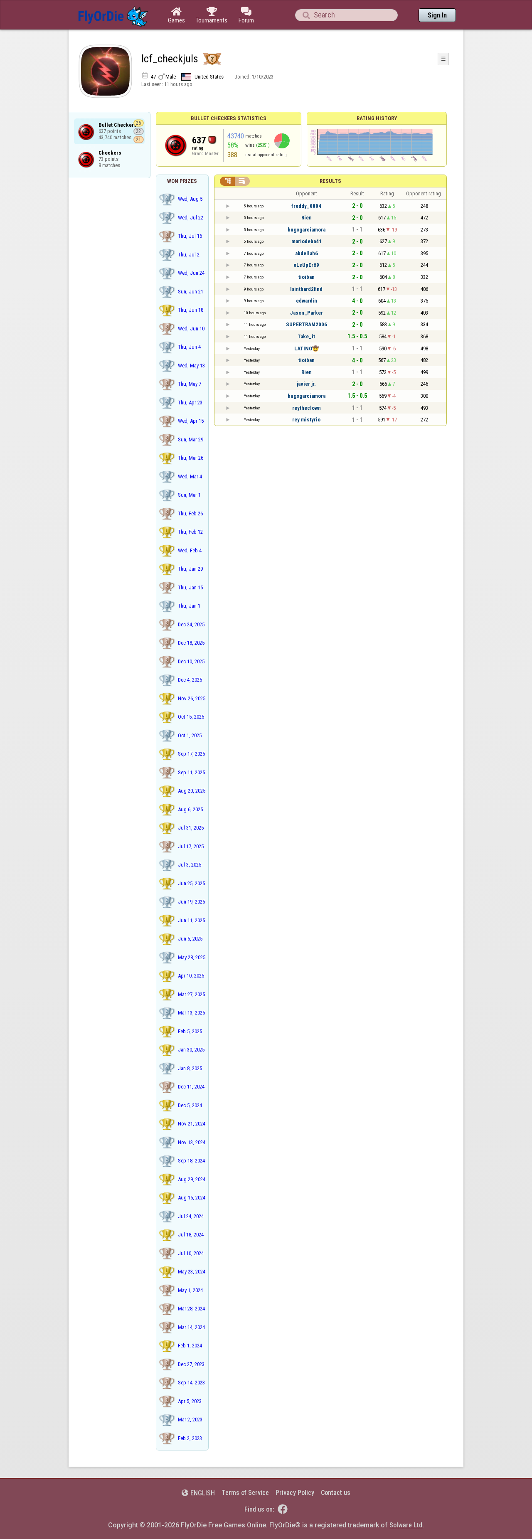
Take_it (306, 336)
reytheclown (306, 408)
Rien (306, 217)
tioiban (306, 277)
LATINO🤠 (306, 348)
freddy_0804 (306, 206)
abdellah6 (306, 253)
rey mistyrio (306, 419)
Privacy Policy (295, 1493)
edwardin (306, 301)
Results (330, 181)
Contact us (335, 1493)
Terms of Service (245, 1493)
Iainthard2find (306, 289)
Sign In (437, 15)
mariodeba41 (306, 241)
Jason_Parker (306, 313)
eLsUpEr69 (306, 265)
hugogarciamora (306, 230)
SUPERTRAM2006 (306, 324)
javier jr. (306, 384)
